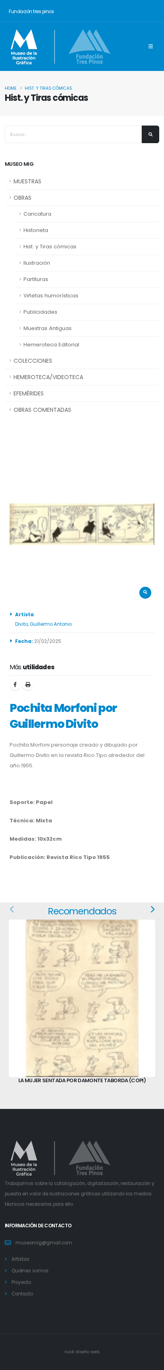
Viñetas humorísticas (50, 295)
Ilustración (36, 263)
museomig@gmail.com (44, 1243)
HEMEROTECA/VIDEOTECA (48, 377)
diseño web (88, 1352)
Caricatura (37, 214)
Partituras (35, 279)
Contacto (22, 1294)
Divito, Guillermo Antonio (43, 624)
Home (11, 88)
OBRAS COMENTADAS (42, 410)
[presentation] (12, 910)
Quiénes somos (30, 1271)
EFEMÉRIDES (29, 393)
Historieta (35, 230)
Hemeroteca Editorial (51, 344)
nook (70, 1352)
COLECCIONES (33, 361)
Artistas (20, 1259)
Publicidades (40, 312)
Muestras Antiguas (47, 328)
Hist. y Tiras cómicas (48, 88)
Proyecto (21, 1282)
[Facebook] (15, 684)
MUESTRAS (27, 181)
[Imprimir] (27, 684)
